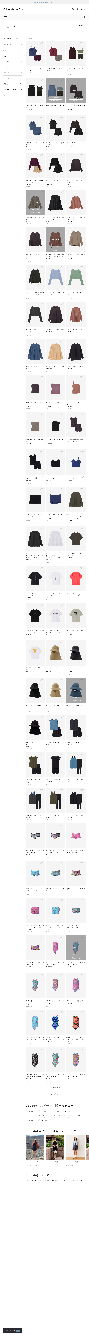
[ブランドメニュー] (84, 17)
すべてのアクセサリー (78, 1116)
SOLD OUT (55, 90)
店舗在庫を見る (56, 100)
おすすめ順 (79, 25)
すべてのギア (45, 1120)
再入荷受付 (56, 97)
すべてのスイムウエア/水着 (35, 1116)
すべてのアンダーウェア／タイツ (58, 1116)
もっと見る (54, 1094)
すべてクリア (18, 38)
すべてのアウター (32, 1111)
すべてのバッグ (32, 1120)
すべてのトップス (47, 1111)
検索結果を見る (12, 1331)
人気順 (72, 32)
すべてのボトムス (62, 1111)
